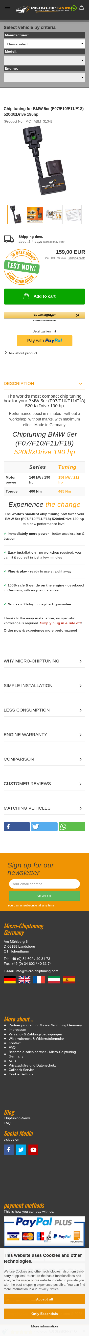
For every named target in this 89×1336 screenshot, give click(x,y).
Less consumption (27, 710)
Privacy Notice (48, 1289)
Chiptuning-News (17, 1118)
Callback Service (22, 1070)
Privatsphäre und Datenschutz (32, 1065)
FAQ (12, 1047)
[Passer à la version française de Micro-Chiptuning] (39, 979)
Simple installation (28, 685)
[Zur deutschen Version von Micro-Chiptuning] (10, 979)
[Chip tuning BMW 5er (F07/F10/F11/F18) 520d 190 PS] (44, 160)
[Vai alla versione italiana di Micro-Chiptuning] (54, 979)
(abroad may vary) (54, 241)
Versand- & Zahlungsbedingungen (35, 1034)
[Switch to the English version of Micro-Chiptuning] (25, 979)
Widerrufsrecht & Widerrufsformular (36, 1039)
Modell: (11, 51)
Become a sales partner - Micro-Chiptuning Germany (42, 1054)
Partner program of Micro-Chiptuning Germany (45, 1025)
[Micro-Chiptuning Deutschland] (44, 9)
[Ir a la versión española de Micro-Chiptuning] (69, 979)
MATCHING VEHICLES (27, 808)
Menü (7, 7)
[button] (71, 9)
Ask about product (23, 353)
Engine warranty (25, 734)
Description (19, 383)
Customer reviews (27, 783)
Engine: (11, 68)
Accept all (44, 1299)
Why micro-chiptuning (31, 661)
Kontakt (15, 1043)
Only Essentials (44, 1314)
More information (44, 1326)
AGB (12, 1061)
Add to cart (45, 296)
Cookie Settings (21, 1074)
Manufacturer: (17, 35)
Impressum (17, 1029)
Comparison (19, 759)
